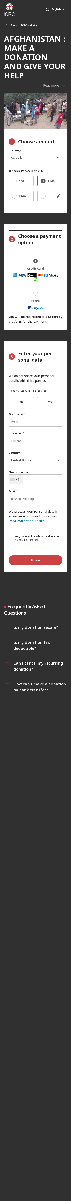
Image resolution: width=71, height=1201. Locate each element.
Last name (16, 433)
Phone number (18, 472)
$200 (22, 196)
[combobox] (16, 479)
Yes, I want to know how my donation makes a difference (37, 538)
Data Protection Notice (27, 521)
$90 (21, 181)
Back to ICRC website (24, 25)
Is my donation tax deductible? (31, 645)
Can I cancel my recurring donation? (38, 666)
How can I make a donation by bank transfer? (39, 687)
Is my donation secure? (35, 627)
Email (13, 491)
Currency (16, 150)
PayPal (35, 301)
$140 (51, 181)
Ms (50, 402)
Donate (35, 560)
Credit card (35, 268)
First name (17, 414)
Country (15, 452)
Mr (21, 402)
